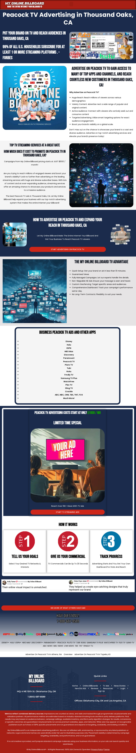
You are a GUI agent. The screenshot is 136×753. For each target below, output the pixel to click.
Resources (108, 688)
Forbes (7, 57)
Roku (83, 642)
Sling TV (130, 642)
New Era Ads (80, 688)
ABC (57, 394)
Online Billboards (90, 685)
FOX (81, 394)
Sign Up (101, 691)
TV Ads (106, 685)
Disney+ (5, 642)
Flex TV (122, 642)
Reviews (94, 688)
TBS (71, 394)
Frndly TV (68, 374)
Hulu (12, 642)
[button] (71, 4)
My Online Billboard (24, 3)
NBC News (58, 646)
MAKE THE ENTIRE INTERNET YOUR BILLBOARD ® (24, 6)
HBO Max (26, 642)
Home (75, 685)
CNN (67, 394)
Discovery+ (37, 642)
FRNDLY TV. (88, 646)
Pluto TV (71, 642)
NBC (62, 394)
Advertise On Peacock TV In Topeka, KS (92, 654)
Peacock (61, 642)
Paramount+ (50, 642)
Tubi (78, 642)
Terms (107, 749)
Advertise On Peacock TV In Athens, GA (44, 654)
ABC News (47, 646)
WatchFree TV (111, 642)
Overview (68, 654)
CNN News (69, 646)
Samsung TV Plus (95, 642)
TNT (76, 394)
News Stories (120, 685)
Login (122, 688)
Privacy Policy (97, 749)
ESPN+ (18, 642)
